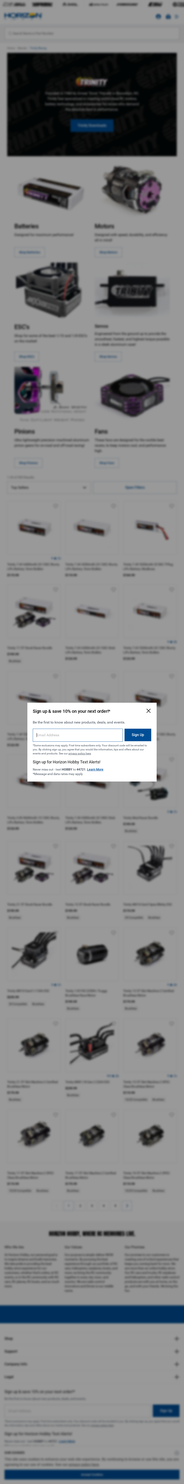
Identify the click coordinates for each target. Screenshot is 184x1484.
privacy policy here (79, 753)
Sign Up (138, 735)
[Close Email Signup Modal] (148, 710)
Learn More (95, 769)
